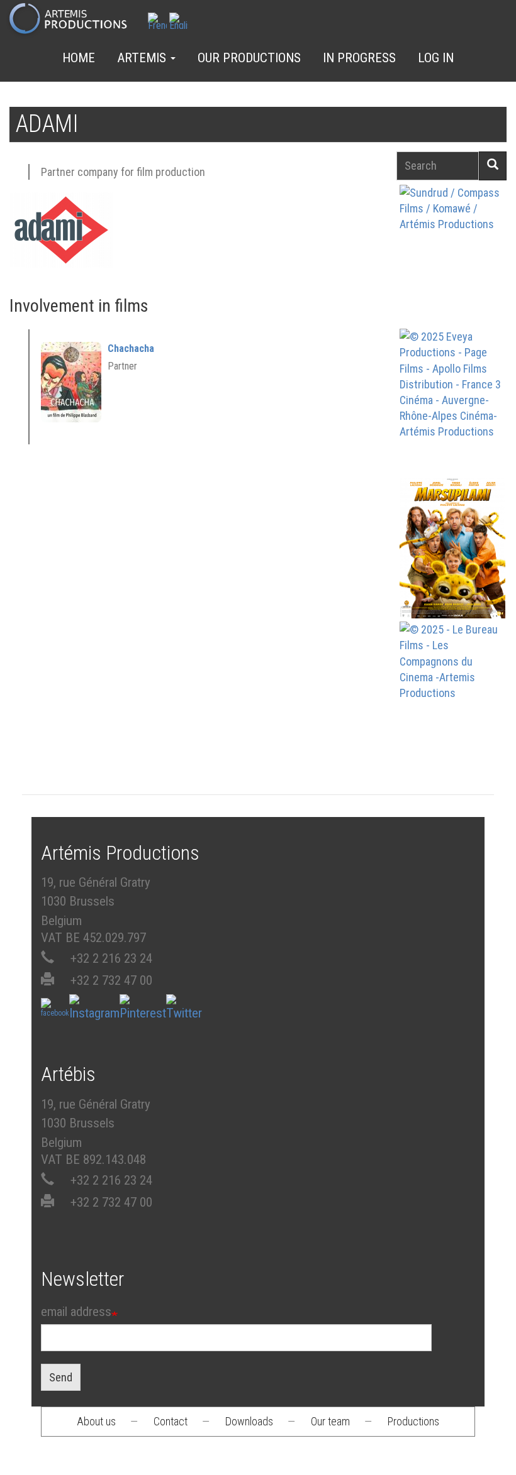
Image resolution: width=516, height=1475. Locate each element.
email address (76, 1311)
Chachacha (131, 348)
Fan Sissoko (453, 258)
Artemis (143, 57)
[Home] (73, 19)
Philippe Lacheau (452, 569)
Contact (171, 1421)
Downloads (249, 1421)
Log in (436, 57)
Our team (330, 1421)
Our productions (249, 57)
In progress (359, 57)
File (459, 225)
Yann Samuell (452, 420)
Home (78, 57)
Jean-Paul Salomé (452, 713)
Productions (413, 1421)
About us (96, 1421)
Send (60, 1377)
